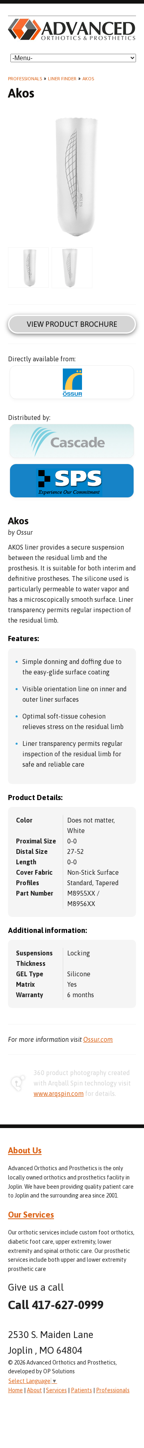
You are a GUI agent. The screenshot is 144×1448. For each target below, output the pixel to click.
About (34, 1390)
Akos (88, 78)
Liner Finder (62, 78)
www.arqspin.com (59, 1093)
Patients (81, 1390)
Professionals (25, 78)
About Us (25, 1150)
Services (56, 1390)
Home (15, 1390)
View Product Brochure (72, 324)
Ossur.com (98, 1039)
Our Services (31, 1214)
